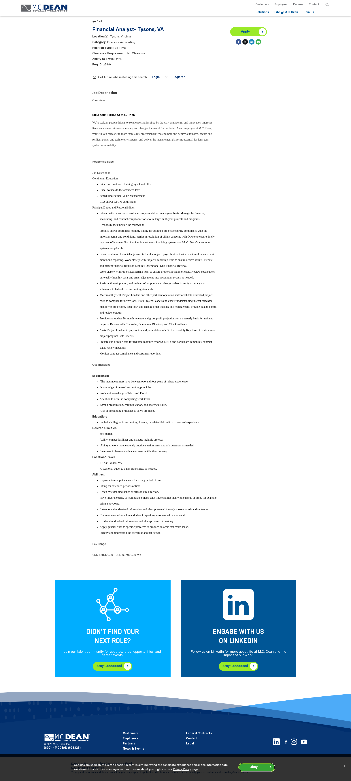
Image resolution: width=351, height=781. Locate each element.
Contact (314, 4)
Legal (190, 743)
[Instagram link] (294, 741)
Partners (298, 4)
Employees (281, 4)
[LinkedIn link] (276, 741)
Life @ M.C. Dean (286, 12)
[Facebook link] (286, 741)
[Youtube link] (304, 742)
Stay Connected (109, 666)
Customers (262, 4)
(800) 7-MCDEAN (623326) (62, 747)
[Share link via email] (258, 42)
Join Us (308, 12)
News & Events (133, 748)
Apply (245, 31)
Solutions (262, 12)
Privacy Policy (182, 769)
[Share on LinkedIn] (251, 42)
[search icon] (327, 5)
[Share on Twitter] (245, 42)
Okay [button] (254, 767)
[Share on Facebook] (238, 42)
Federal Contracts (199, 733)
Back (100, 21)
